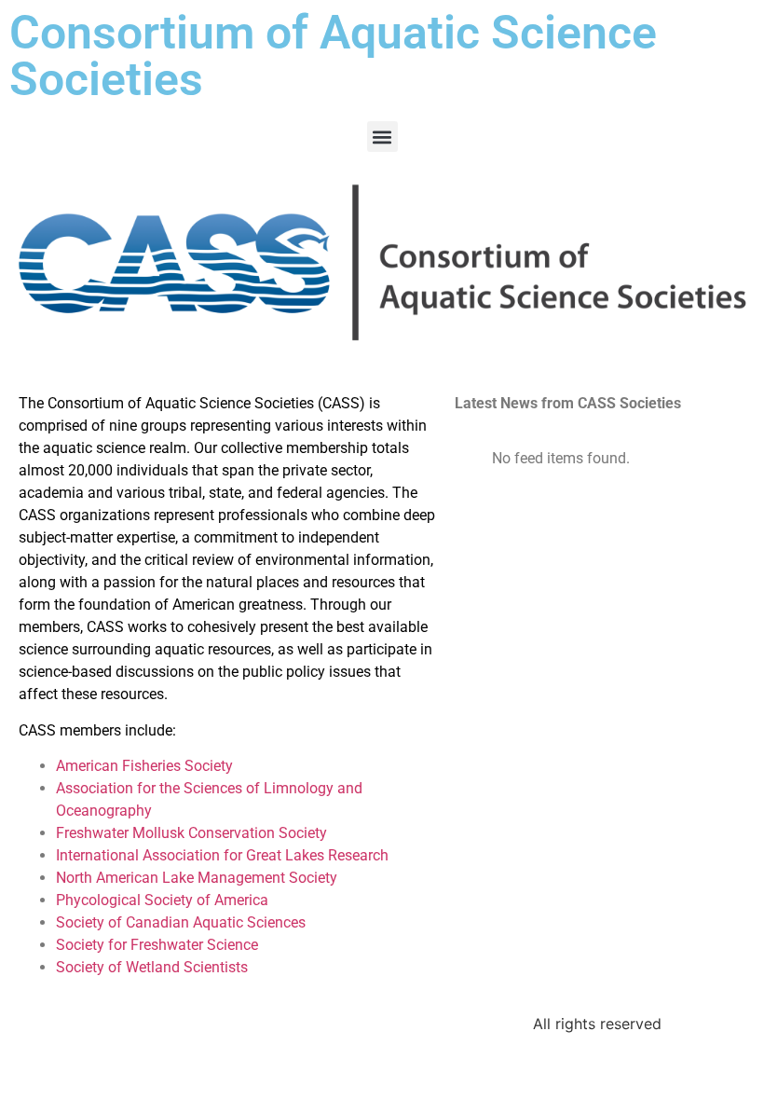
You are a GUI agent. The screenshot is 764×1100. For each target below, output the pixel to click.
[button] (382, 136)
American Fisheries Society (144, 766)
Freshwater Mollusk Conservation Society (191, 833)
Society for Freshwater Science (157, 945)
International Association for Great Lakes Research (222, 855)
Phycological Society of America (162, 900)
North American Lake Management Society (196, 878)
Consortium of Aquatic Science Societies (333, 56)
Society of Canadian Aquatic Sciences (181, 922)
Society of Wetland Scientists (152, 967)
